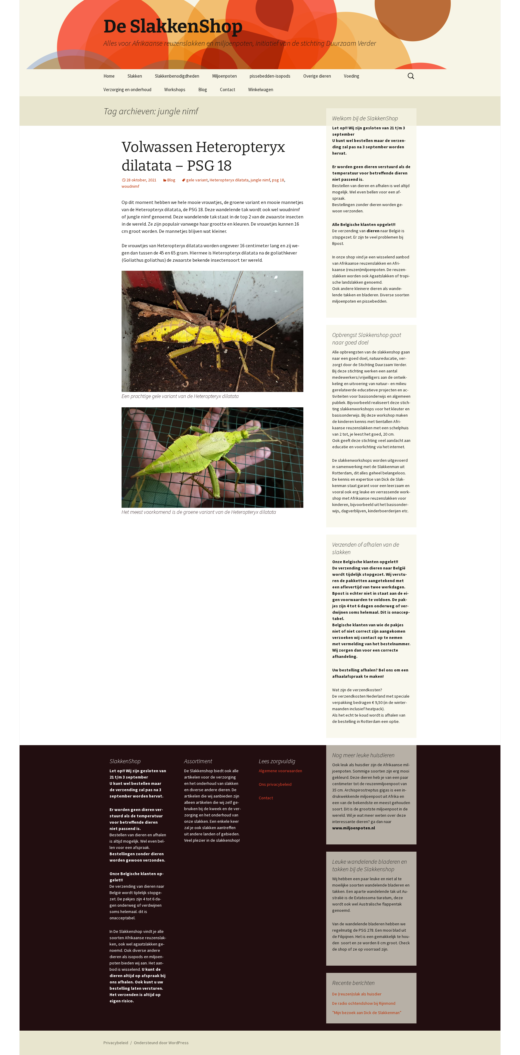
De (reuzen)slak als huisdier (357, 994)
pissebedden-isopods (270, 76)
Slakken (135, 76)
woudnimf (130, 186)
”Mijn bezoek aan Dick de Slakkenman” (366, 1012)
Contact (227, 89)
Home (109, 76)
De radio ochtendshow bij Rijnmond (363, 1003)
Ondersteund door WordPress (161, 1042)
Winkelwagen (260, 89)
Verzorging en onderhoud (127, 89)
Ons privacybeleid (275, 784)
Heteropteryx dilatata (229, 180)
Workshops (174, 89)
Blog (202, 89)
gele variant (197, 180)
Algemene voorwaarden (280, 770)
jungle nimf (260, 180)
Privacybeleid (116, 1042)
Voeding (351, 76)
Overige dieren (317, 76)
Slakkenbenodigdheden (177, 76)
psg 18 (278, 180)
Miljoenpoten (224, 76)
